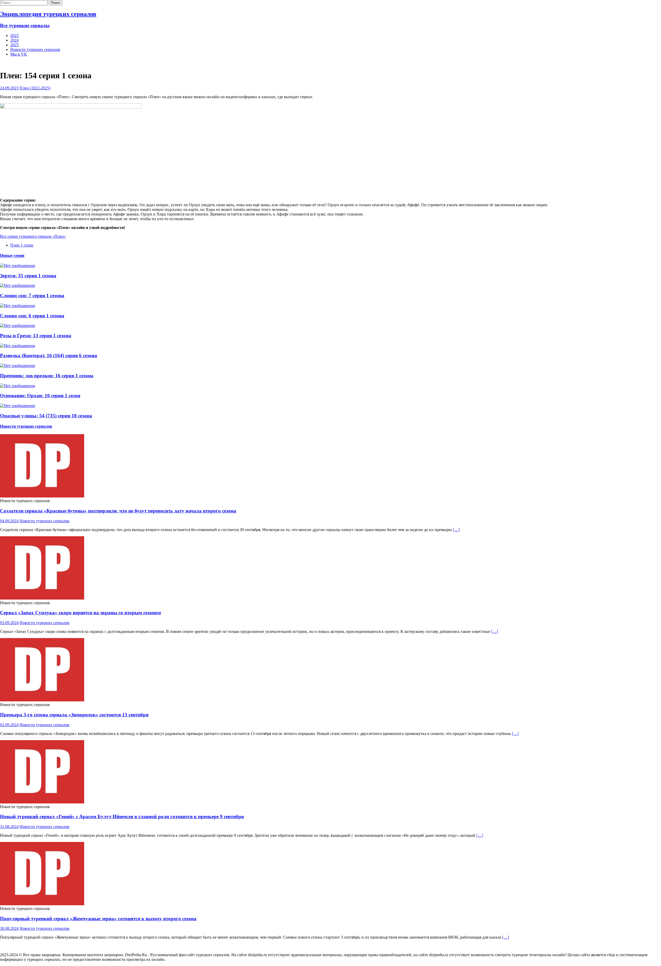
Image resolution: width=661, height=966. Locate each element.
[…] (456, 529)
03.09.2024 (9, 622)
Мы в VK (18, 54)
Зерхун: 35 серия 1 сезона (28, 275)
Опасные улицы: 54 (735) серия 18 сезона (46, 415)
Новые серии (12, 255)
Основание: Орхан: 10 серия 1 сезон (40, 395)
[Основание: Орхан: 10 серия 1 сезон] (17, 386)
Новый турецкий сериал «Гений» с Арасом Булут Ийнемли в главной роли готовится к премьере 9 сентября (122, 816)
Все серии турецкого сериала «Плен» (33, 236)
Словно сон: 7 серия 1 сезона (32, 295)
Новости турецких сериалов (35, 49)
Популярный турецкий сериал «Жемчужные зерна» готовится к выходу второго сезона (98, 918)
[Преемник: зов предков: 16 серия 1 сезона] (17, 365)
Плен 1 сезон (21, 245)
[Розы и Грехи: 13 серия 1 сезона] (17, 325)
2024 (14, 40)
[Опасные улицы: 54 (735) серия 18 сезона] (17, 405)
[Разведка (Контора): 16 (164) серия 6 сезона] (17, 345)
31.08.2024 (9, 826)
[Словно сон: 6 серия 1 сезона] (17, 305)
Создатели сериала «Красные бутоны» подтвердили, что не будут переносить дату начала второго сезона (118, 510)
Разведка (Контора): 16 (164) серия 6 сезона (48, 355)
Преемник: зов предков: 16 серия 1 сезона (46, 375)
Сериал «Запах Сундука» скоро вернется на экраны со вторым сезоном (80, 612)
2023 (14, 35)
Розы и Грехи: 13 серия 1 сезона (35, 335)
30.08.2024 (9, 928)
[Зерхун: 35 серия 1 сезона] (17, 265)
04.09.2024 (9, 521)
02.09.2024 (9, 725)
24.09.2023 (9, 88)
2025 (14, 45)
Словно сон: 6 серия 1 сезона (32, 315)
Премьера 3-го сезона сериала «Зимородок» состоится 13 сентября (74, 714)
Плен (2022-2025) (35, 88)
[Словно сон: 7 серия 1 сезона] (17, 285)
